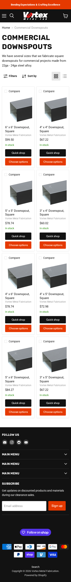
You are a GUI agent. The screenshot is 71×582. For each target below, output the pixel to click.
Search (35, 566)
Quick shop (18, 152)
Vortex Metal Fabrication (18, 135)
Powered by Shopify (35, 575)
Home (6, 27)
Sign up (57, 506)
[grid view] (56, 76)
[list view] (64, 76)
